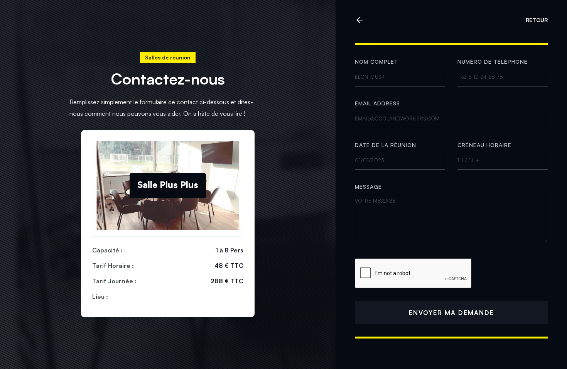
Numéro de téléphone (492, 61)
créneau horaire (484, 145)
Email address (377, 103)
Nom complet (376, 61)
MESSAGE (368, 186)
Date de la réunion (385, 145)
